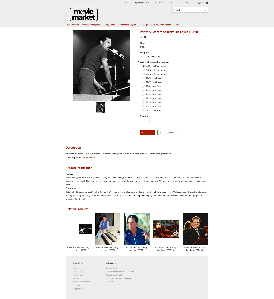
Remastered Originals (127, 24)
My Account (149, 3)
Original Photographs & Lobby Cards (98, 24)
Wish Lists (159, 3)
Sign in (166, 3)
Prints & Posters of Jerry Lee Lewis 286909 (107, 248)
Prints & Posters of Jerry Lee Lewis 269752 (136, 248)
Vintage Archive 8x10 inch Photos (156, 24)
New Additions (72, 24)
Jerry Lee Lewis (89, 157)
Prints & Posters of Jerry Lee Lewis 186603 (78, 248)
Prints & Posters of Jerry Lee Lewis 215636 (195, 248)
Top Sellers (179, 24)
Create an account (177, 3)
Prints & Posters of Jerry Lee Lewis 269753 (165, 248)
